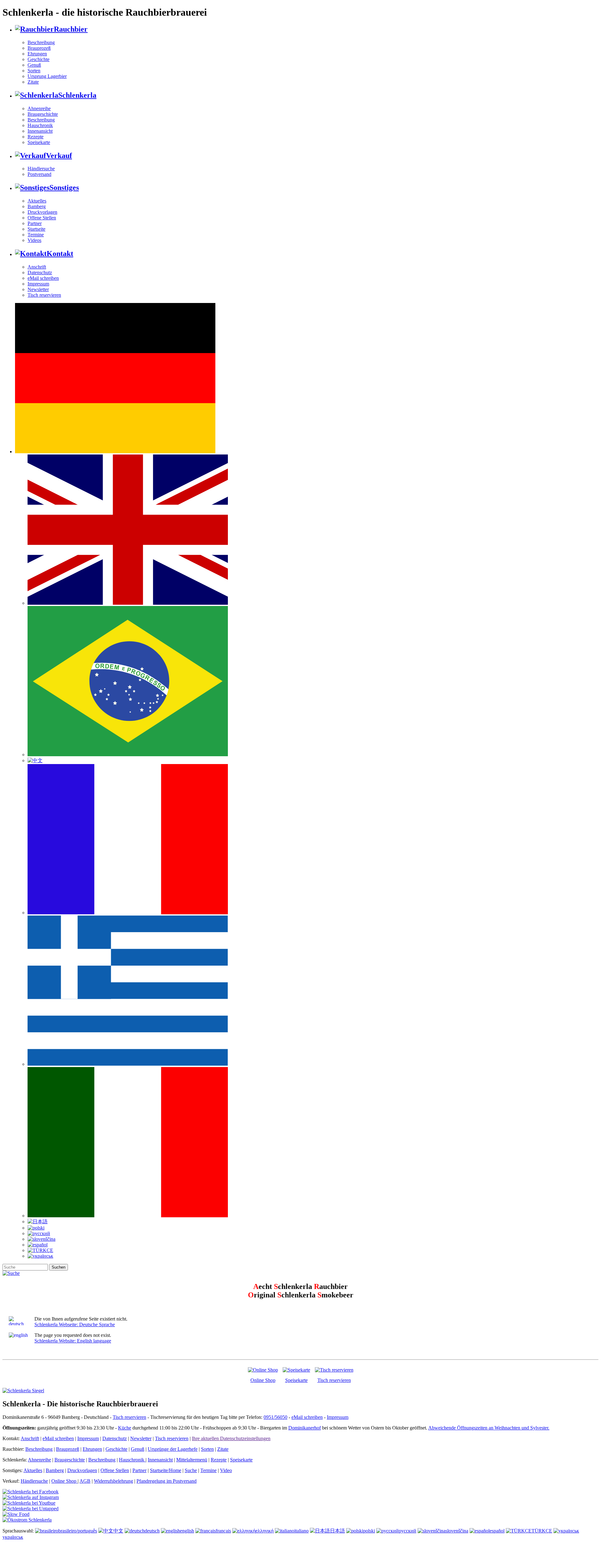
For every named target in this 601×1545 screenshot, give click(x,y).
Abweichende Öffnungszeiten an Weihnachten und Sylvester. (488, 1427)
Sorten (34, 70)
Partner (35, 223)
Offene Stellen (42, 217)
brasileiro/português (77, 1530)
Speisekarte (39, 142)
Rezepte (36, 136)
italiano (301, 1530)
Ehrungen (37, 53)
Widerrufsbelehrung (113, 1481)
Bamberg (37, 206)
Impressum (38, 283)
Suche (191, 1470)
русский (407, 1530)
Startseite (36, 229)
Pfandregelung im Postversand (166, 1481)
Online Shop (262, 1380)
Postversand (39, 174)
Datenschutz (40, 272)
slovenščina (456, 1530)
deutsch (152, 1530)
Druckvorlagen (42, 212)
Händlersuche (41, 168)
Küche (124, 1427)
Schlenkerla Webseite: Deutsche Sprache (74, 1324)
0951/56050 (275, 1417)
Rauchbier (71, 29)
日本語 (337, 1530)
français (223, 1530)
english (187, 1530)
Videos (34, 240)
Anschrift (37, 266)
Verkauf (59, 155)
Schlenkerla (77, 95)
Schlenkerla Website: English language (72, 1340)
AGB (85, 1481)
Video (226, 1470)
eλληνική (264, 1530)
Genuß (34, 65)
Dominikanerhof (304, 1427)
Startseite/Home (165, 1470)
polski (369, 1530)
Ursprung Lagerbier (47, 76)
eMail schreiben (43, 278)
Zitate (33, 82)
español (497, 1530)
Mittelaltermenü (191, 1459)
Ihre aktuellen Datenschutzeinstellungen (231, 1438)
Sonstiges (64, 187)
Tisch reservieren (44, 295)
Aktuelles (37, 200)
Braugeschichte (43, 114)
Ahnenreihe (39, 108)
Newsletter (38, 289)
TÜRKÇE (542, 1530)
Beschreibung (41, 42)
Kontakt (60, 253)
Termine (36, 234)
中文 (118, 1530)
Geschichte (38, 59)
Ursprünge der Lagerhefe (173, 1449)
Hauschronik (40, 125)
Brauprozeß (39, 48)
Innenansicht (40, 131)
